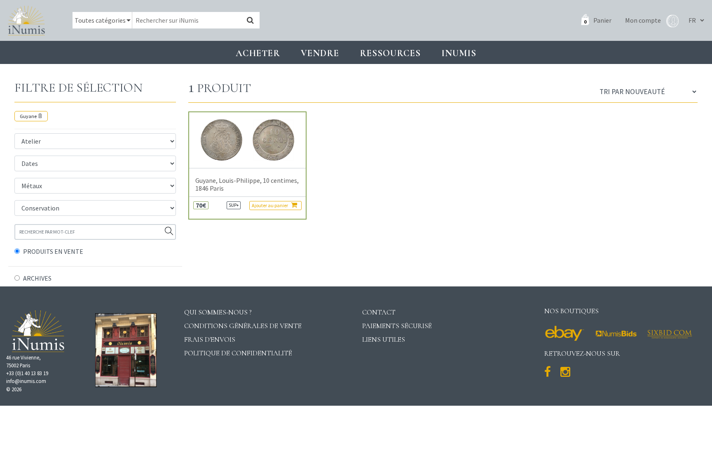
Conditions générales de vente (243, 326)
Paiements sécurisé (397, 326)
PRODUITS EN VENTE (53, 251)
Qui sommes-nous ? (218, 312)
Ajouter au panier (270, 205)
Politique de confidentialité (238, 353)
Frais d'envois (209, 339)
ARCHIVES (37, 278)
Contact (379, 312)
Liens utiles (383, 339)
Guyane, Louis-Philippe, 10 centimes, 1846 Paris (247, 184)
